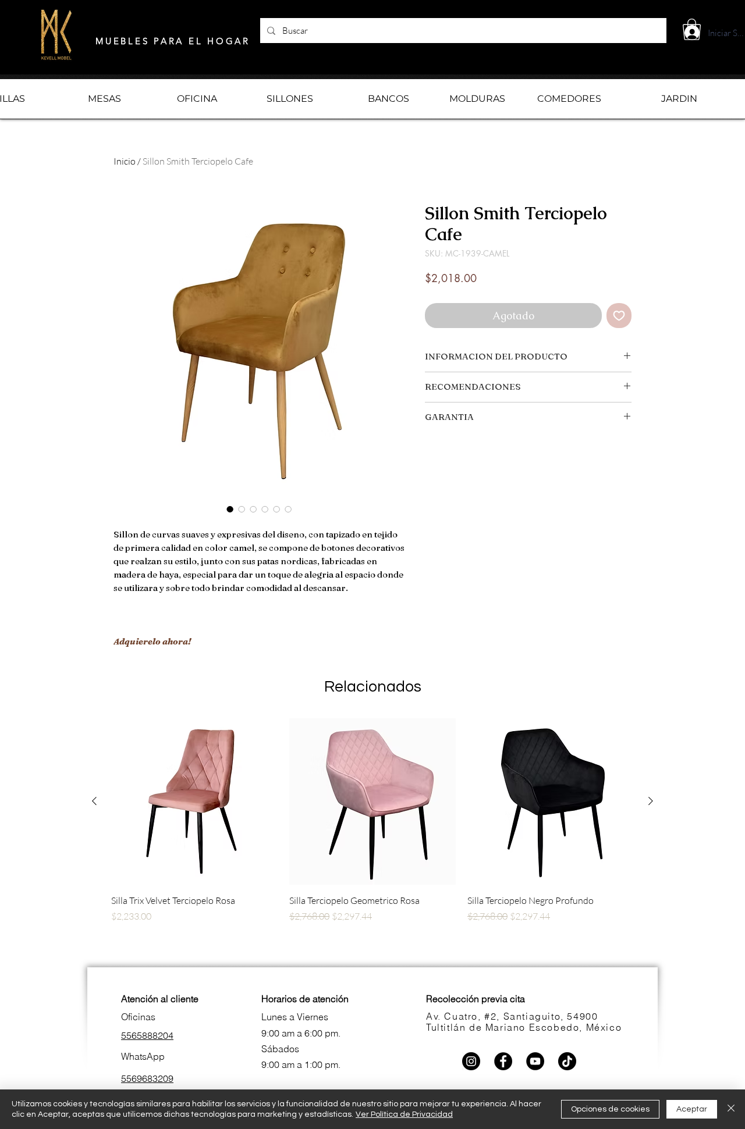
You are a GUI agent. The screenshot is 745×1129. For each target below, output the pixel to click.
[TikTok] (567, 1061)
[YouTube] (535, 1061)
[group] (372, 841)
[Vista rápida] (194, 801)
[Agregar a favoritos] (619, 315)
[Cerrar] (731, 1109)
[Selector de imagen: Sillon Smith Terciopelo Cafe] (230, 509)
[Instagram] (471, 1061)
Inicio (124, 161)
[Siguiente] (651, 801)
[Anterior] (94, 801)
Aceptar (691, 1109)
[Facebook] (503, 1061)
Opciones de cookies (610, 1109)
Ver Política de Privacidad (404, 1114)
